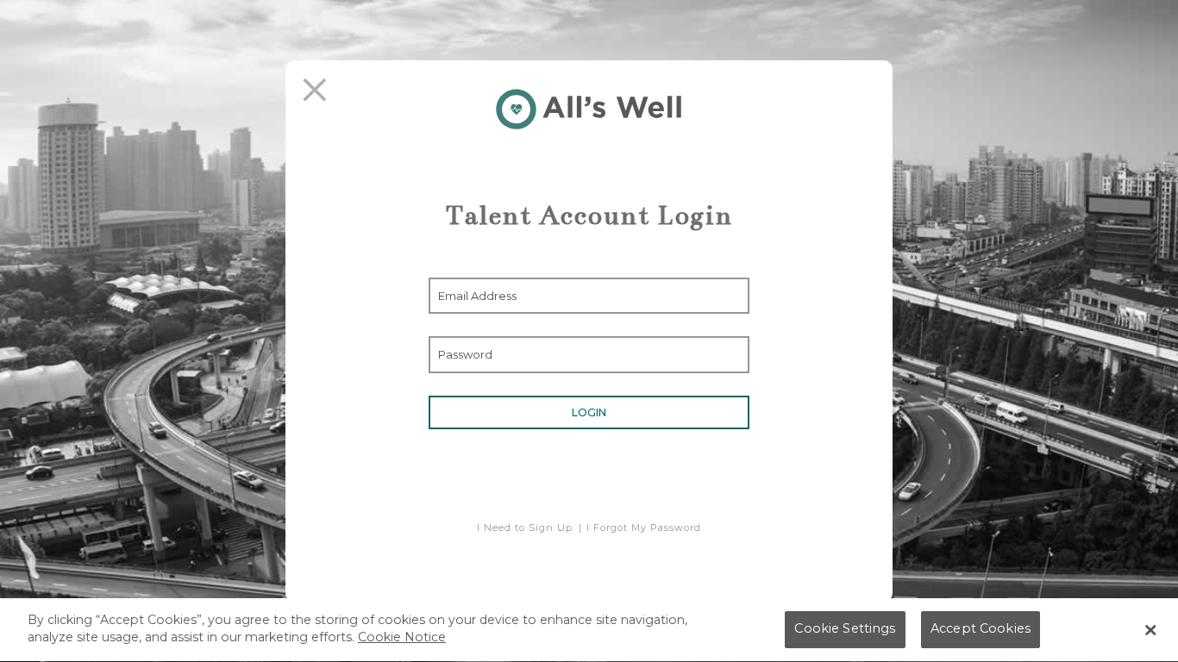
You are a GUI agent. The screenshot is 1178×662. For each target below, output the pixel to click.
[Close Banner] (1150, 630)
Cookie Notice (402, 637)
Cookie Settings (844, 629)
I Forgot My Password (643, 527)
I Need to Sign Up (525, 527)
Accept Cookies (980, 629)
